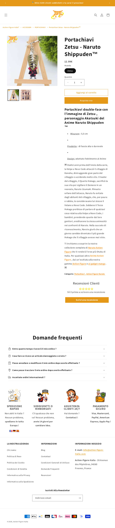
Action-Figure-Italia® (11, 27)
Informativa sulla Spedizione (20, 481)
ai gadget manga (96, 263)
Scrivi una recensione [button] (87, 299)
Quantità (68, 77)
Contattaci (46, 456)
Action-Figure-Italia (20, 522)
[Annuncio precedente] (5, 3)
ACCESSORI (27, 27)
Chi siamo (11, 450)
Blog (43, 450)
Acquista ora (86, 100)
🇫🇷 (11, 430)
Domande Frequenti (50, 469)
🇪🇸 (17, 430)
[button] (6, 15)
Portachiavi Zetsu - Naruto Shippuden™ (65, 27)
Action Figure (79, 263)
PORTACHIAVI (40, 27)
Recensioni (46, 475)
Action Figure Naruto (95, 274)
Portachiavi (79, 274)
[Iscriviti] (79, 498)
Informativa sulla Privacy (18, 475)
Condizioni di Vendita (17, 469)
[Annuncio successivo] (109, 3)
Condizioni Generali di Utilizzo (55, 462)
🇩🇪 (14, 430)
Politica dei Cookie (15, 462)
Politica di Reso (14, 456)
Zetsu (70, 71)
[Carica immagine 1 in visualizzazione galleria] (13, 95)
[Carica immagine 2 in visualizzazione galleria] (26, 95)
